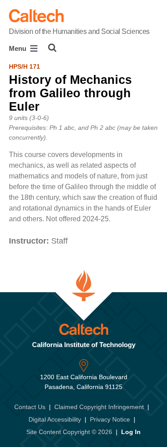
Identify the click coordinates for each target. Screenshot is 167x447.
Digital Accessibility (55, 419)
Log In (131, 431)
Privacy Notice (110, 419)
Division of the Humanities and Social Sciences (79, 31)
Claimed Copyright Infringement (99, 406)
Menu (18, 48)
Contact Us (29, 406)
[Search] (52, 47)
